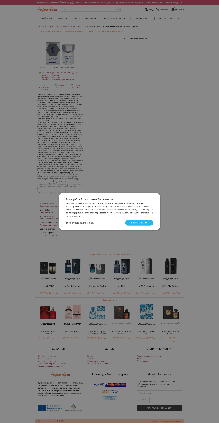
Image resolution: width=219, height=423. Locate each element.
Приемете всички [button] (139, 222)
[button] (80, 222)
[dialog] (109, 211)
